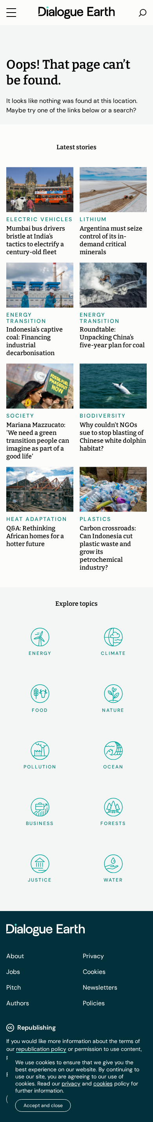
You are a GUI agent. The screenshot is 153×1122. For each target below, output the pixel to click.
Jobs (13, 972)
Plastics (95, 518)
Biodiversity (103, 415)
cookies (103, 1083)
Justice (40, 880)
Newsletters (100, 987)
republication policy (41, 1048)
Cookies (94, 972)
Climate (113, 653)
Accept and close (43, 1105)
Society (20, 415)
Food (40, 710)
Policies (94, 1003)
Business (40, 823)
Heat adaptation (36, 518)
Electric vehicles (39, 219)
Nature (113, 710)
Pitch (13, 987)
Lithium (93, 219)
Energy (40, 653)
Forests (113, 823)
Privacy (93, 956)
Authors (17, 1003)
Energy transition (26, 317)
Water (113, 880)
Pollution (40, 767)
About (15, 956)
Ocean (113, 767)
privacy (71, 1083)
